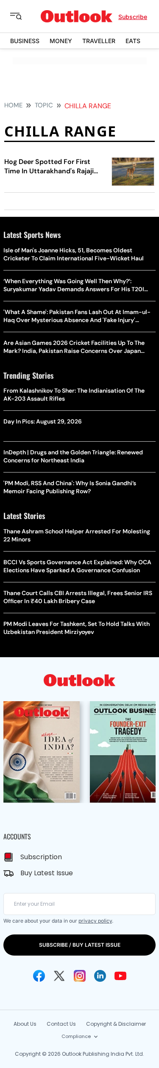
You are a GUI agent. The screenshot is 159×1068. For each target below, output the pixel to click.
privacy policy (95, 921)
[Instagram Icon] (79, 976)
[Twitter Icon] (59, 976)
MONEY (61, 40)
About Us (25, 1023)
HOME (13, 105)
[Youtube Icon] (120, 976)
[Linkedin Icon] (100, 976)
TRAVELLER (98, 40)
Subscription (41, 857)
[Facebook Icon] (39, 976)
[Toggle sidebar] (22, 16)
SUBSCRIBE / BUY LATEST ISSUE (79, 945)
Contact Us (61, 1023)
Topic (44, 105)
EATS (133, 40)
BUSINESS (24, 40)
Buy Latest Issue (46, 873)
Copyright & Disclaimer (116, 1023)
